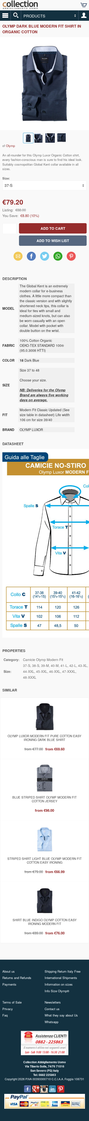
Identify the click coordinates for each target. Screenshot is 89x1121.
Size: (6, 178)
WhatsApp (58, 256)
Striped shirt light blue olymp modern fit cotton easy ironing (44, 860)
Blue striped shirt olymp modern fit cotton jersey (44, 799)
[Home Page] (20, 7)
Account (84, 15)
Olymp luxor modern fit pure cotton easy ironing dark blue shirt (44, 738)
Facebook (31, 256)
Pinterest (71, 256)
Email (18, 256)
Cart (84, 5)
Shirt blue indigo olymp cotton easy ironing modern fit (45, 922)
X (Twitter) (44, 257)
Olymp (10, 145)
